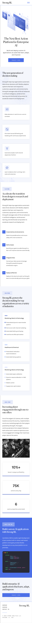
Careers (4, 607)
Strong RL (7, 2)
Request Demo (16, 60)
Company (4, 605)
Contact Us (5, 609)
